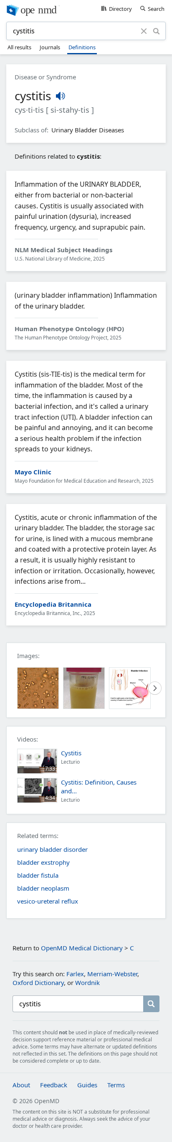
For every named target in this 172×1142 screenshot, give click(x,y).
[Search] (156, 31)
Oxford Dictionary (38, 982)
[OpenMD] (86, 9)
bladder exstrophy (43, 862)
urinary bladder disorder (52, 849)
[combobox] (75, 31)
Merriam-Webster (112, 974)
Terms (116, 1085)
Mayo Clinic (33, 472)
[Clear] (144, 31)
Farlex (75, 974)
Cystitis (71, 753)
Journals (50, 47)
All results (19, 47)
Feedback (53, 1085)
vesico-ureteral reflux (47, 901)
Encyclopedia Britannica (53, 604)
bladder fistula (37, 875)
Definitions (82, 47)
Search (156, 9)
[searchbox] (78, 1003)
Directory (120, 9)
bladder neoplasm (43, 888)
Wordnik (87, 982)
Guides (87, 1085)
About (21, 1085)
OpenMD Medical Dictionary (82, 948)
